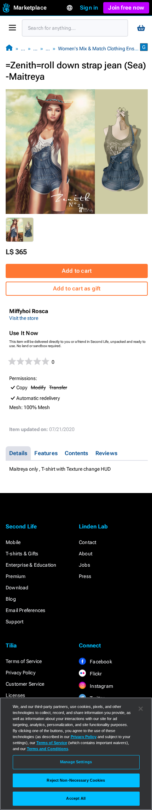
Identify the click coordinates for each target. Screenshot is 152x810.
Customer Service (25, 684)
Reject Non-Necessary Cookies (76, 780)
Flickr (95, 673)
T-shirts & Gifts (22, 553)
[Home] (9, 48)
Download (17, 587)
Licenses (15, 695)
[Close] (140, 708)
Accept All (76, 798)
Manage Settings (76, 762)
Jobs (84, 565)
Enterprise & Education (31, 565)
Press (85, 576)
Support (14, 621)
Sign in (89, 7)
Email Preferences (25, 610)
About (85, 553)
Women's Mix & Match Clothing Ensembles (104, 48)
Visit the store (23, 318)
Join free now (126, 7)
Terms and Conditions (47, 749)
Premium (15, 576)
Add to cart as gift (77, 288)
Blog (11, 599)
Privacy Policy (20, 672)
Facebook (100, 661)
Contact (87, 542)
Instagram (101, 686)
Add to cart (77, 270)
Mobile (13, 542)
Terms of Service (24, 661)
